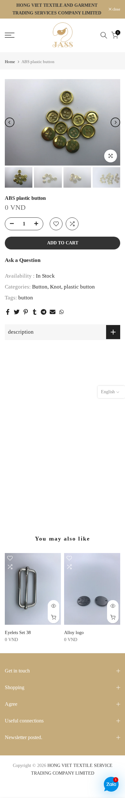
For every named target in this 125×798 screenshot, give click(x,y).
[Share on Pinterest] (26, 312)
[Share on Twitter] (17, 312)
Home (10, 61)
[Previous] (9, 122)
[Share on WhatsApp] (61, 312)
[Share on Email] (52, 312)
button (25, 298)
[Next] (115, 122)
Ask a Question (22, 260)
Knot (55, 287)
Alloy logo (74, 632)
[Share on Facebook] (8, 312)
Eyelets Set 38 (18, 632)
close (116, 9)
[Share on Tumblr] (35, 312)
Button (39, 287)
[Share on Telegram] (43, 312)
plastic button (79, 287)
